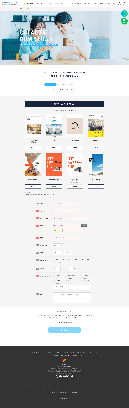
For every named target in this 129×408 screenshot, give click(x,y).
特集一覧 (89, 3)
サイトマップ (75, 392)
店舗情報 (102, 3)
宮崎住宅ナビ (40, 386)
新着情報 (67, 352)
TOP (38, 3)
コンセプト (73, 352)
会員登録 (84, 3)
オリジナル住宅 (56, 3)
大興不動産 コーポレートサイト (30, 386)
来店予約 (71, 3)
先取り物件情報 (78, 3)
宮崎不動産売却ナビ (87, 386)
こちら (69, 317)
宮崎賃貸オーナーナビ (69, 386)
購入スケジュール (93, 352)
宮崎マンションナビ (53, 386)
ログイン (124, 4)
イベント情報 (48, 3)
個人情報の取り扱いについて (64, 392)
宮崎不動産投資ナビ (78, 386)
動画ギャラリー (60, 352)
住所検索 (84, 225)
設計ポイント (85, 352)
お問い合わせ (54, 392)
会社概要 (107, 3)
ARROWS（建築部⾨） (96, 386)
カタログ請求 (95, 3)
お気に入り (119, 4)
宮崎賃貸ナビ (60, 386)
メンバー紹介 (113, 3)
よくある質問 (49, 355)
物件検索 (42, 3)
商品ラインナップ (64, 3)
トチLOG (46, 386)
